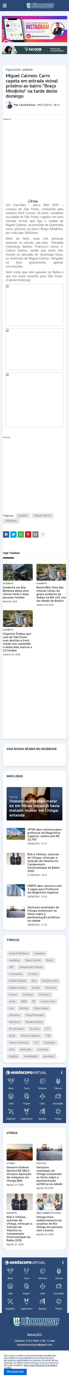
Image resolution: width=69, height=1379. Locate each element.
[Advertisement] (34, 156)
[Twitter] (13, 534)
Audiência (14, 960)
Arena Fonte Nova (18, 953)
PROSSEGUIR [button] (15, 1372)
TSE (48, 1035)
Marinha (24, 1008)
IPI (33, 1001)
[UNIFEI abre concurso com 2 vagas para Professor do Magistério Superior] (16, 890)
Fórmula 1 (44, 994)
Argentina (39, 953)
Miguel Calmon (42, 515)
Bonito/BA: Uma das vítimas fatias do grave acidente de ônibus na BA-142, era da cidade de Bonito (51, 594)
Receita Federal (34, 1022)
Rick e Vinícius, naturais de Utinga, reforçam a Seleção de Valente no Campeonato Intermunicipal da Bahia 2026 (43, 863)
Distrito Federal (17, 981)
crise (11, 1049)
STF (47, 1029)
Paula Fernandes (35, 1015)
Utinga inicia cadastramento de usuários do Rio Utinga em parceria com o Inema (49, 1223)
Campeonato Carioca (31, 967)
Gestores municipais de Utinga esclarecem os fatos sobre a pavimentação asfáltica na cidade (43, 914)
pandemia (48, 1056)
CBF (11, 967)
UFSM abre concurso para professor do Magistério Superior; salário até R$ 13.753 (44, 834)
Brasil (50, 960)
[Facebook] (6, 534)
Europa (36, 987)
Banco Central (33, 960)
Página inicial (13, 69)
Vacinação (49, 1042)
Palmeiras (14, 1015)
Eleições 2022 (50, 981)
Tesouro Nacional (18, 1042)
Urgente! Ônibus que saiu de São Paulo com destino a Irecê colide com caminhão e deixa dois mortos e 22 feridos (17, 642)
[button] (4, 5)
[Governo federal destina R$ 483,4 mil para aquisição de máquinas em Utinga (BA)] (20, 1152)
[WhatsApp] (21, 534)
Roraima (34, 1029)
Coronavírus (15, 974)
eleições (13, 1056)
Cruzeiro (33, 974)
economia (42, 1049)
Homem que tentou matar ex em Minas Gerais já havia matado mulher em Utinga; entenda (34, 808)
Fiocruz (13, 994)
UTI (36, 1042)
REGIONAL (11, 521)
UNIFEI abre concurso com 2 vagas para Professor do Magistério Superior (44, 889)
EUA (34, 981)
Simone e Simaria (30, 1035)
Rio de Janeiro (16, 1029)
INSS (23, 1001)
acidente (28, 69)
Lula (11, 1008)
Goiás (12, 1001)
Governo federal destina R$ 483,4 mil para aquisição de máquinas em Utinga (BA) (19, 1174)
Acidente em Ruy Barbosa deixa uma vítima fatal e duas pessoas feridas (16, 592)
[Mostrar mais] (43, 534)
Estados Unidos (17, 987)
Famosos (51, 987)
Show (12, 1035)
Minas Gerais (41, 1008)
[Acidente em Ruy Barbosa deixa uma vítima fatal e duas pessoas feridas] (18, 572)
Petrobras (14, 1022)
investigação (31, 1056)
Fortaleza (28, 994)
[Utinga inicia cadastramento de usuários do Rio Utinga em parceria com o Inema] (49, 1201)
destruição (25, 1049)
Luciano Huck (48, 1001)
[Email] (35, 534)
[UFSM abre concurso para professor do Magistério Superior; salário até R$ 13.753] (16, 834)
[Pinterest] (28, 534)
